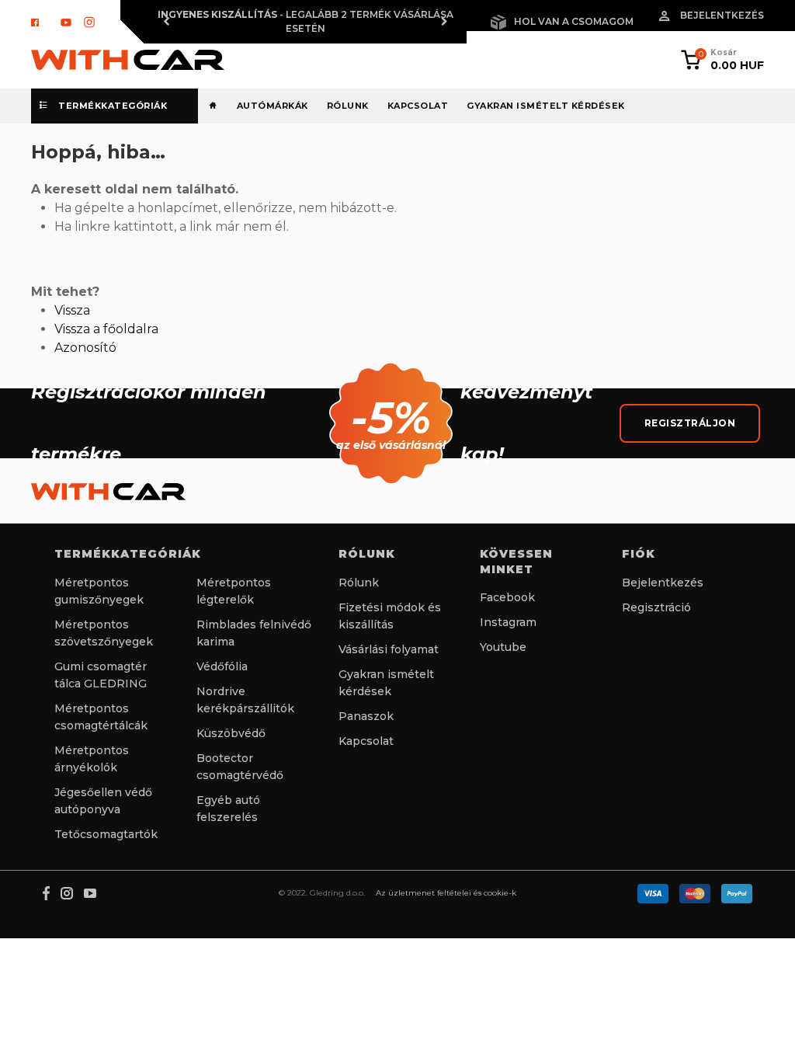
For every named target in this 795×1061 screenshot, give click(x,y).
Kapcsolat (366, 741)
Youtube (503, 647)
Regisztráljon (690, 423)
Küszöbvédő (231, 733)
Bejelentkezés (722, 15)
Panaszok (366, 716)
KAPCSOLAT (418, 105)
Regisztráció (656, 607)
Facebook (507, 597)
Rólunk (348, 105)
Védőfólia (222, 666)
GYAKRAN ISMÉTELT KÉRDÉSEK (546, 105)
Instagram (508, 622)
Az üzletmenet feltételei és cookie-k (446, 893)
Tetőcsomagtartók (106, 834)
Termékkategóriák (112, 105)
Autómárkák (272, 105)
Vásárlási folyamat (388, 649)
